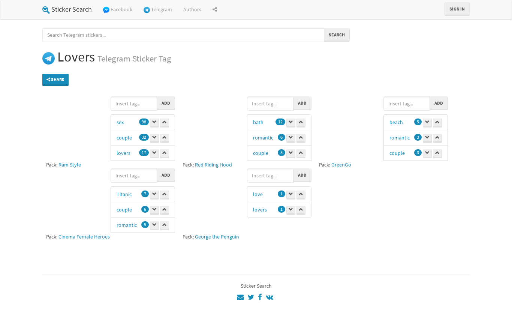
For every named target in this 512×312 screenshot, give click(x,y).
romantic (263, 137)
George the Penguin (217, 236)
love (258, 194)
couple (124, 137)
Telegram (161, 9)
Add (166, 103)
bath (258, 122)
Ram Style (69, 164)
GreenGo (341, 164)
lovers (123, 153)
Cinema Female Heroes (84, 236)
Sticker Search (71, 9)
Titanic (124, 194)
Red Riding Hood (213, 164)
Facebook (121, 9)
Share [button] (57, 79)
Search (337, 35)
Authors (192, 9)
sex (120, 122)
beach (396, 122)
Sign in (457, 9)
